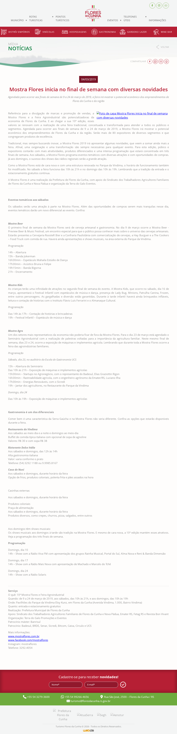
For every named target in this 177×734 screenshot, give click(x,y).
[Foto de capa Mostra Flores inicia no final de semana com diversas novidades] (133, 115)
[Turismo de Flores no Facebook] (152, 5)
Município (17, 20)
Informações (157, 20)
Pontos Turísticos (62, 18)
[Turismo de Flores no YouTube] (166, 5)
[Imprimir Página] (166, 61)
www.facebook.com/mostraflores (28, 640)
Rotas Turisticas (36, 18)
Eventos (112, 20)
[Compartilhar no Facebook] (150, 61)
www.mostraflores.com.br (23, 636)
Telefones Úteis (130, 18)
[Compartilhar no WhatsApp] (156, 61)
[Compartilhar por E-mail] (161, 61)
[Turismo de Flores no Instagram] (159, 5)
